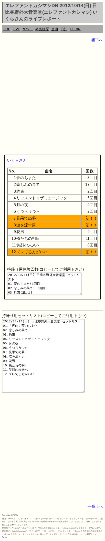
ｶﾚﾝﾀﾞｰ (27, 29)
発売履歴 (42, 29)
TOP (6, 29)
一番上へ (95, 506)
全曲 (54, 29)
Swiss (4, 537)
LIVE (16, 29)
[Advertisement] (52, 99)
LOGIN (75, 29)
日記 (64, 29)
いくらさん (17, 160)
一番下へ (95, 40)
